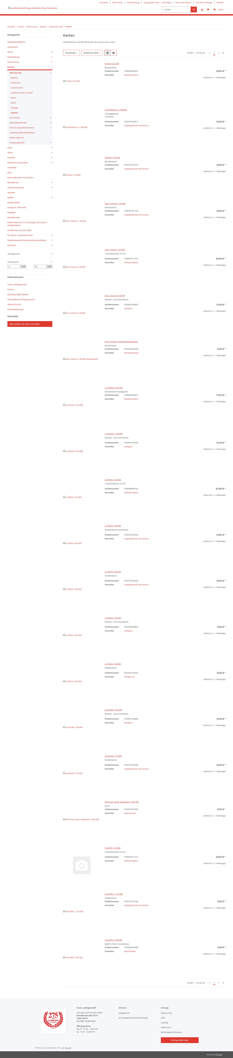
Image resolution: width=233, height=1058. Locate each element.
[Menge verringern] (190, 86)
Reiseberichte (13, 217)
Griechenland (17, 87)
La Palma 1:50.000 (113, 618)
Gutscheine (12, 47)
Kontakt (220, 2)
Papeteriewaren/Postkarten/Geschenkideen (27, 240)
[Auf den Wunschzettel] (96, 67)
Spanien (14, 112)
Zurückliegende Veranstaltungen (133, 1017)
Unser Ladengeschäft (17, 284)
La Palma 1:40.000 (113, 572)
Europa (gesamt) (17, 142)
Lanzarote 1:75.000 (113, 756)
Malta (13, 102)
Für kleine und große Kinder (20, 235)
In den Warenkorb (207, 94)
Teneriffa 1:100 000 (113, 940)
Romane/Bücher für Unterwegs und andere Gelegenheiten (27, 224)
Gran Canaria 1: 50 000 (115, 203)
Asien (9, 147)
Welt (9, 172)
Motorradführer (17, 137)
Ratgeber (11, 212)
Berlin (10, 52)
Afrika (10, 152)
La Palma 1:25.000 (113, 479)
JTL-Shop (219, 1054)
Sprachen (11, 245)
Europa (10, 67)
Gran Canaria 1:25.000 (115, 249)
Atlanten (11, 192)
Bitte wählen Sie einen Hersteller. (25, 324)
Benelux (14, 77)
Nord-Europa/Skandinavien (22, 127)
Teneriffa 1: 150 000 (114, 894)
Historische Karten (15, 187)
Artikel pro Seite (90, 53)
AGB (163, 1017)
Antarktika (12, 167)
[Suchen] (194, 9)
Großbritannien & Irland (21, 92)
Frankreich (15, 82)
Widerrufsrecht (14, 304)
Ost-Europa (15, 117)
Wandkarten (12, 182)
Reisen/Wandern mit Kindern (20, 177)
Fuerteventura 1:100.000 (116, 110)
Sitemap (164, 1022)
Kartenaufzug (133, 2)
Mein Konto (117, 2)
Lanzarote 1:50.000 (113, 710)
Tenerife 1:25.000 (112, 848)
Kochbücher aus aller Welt (19, 230)
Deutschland (13, 62)
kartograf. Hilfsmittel (16, 207)
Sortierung (70, 53)
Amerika (11, 157)
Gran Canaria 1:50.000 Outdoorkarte (121, 341)
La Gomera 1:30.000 (114, 433)
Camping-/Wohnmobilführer (22, 132)
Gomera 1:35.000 (112, 157)
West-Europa (15, 72)
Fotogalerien (124, 1013)
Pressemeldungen (15, 309)
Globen (10, 197)
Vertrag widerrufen (180, 1040)
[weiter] (223, 53)
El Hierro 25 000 (112, 63)
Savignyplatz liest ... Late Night (157, 2)
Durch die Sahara (183, 2)
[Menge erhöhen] (223, 86)
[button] (202, 9)
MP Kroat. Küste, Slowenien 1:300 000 (122, 802)
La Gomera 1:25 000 (114, 387)
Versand (68, 1048)
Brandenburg (13, 57)
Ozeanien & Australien (17, 162)
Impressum (166, 1027)
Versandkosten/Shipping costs (21, 299)
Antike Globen (13, 202)
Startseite (103, 2)
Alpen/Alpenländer (18, 122)
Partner (10, 289)
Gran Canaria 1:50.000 (115, 295)
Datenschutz (166, 1013)
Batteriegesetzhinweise (171, 1032)
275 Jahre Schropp (204, 2)
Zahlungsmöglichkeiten (17, 294)
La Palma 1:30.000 (113, 526)
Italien (13, 97)
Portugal (14, 107)
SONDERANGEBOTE (16, 42)
